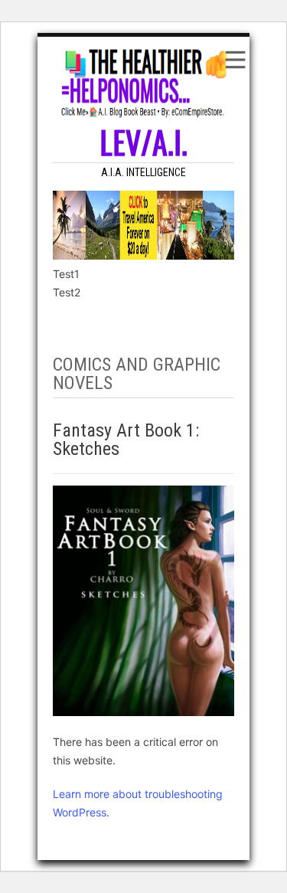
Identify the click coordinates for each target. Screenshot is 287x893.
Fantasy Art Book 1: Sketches (126, 440)
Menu (234, 59)
